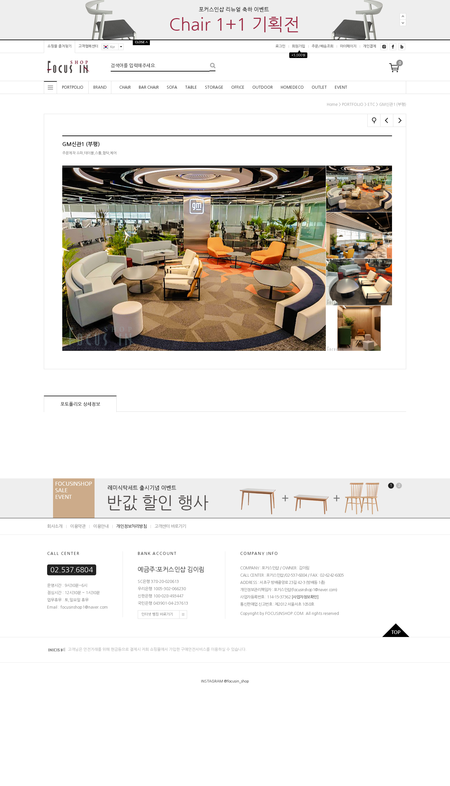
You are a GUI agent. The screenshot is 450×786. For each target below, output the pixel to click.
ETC (371, 104)
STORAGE (214, 87)
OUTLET (319, 87)
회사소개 (54, 526)
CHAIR (125, 87)
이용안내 (100, 526)
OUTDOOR (262, 87)
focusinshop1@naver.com (314, 590)
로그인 (280, 46)
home (332, 104)
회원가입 (298, 46)
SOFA (172, 87)
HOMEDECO (292, 87)
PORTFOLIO (352, 104)
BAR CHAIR (149, 87)
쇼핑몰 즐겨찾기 (59, 46)
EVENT (341, 87)
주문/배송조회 (322, 46)
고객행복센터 (88, 46)
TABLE (191, 87)
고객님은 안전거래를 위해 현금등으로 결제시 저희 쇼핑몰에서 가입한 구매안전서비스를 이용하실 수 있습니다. (157, 649)
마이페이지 (348, 46)
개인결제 (369, 46)
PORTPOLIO (72, 87)
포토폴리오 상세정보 (80, 404)
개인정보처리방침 (131, 526)
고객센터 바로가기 (170, 526)
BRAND (100, 87)
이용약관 (77, 526)
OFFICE (237, 87)
